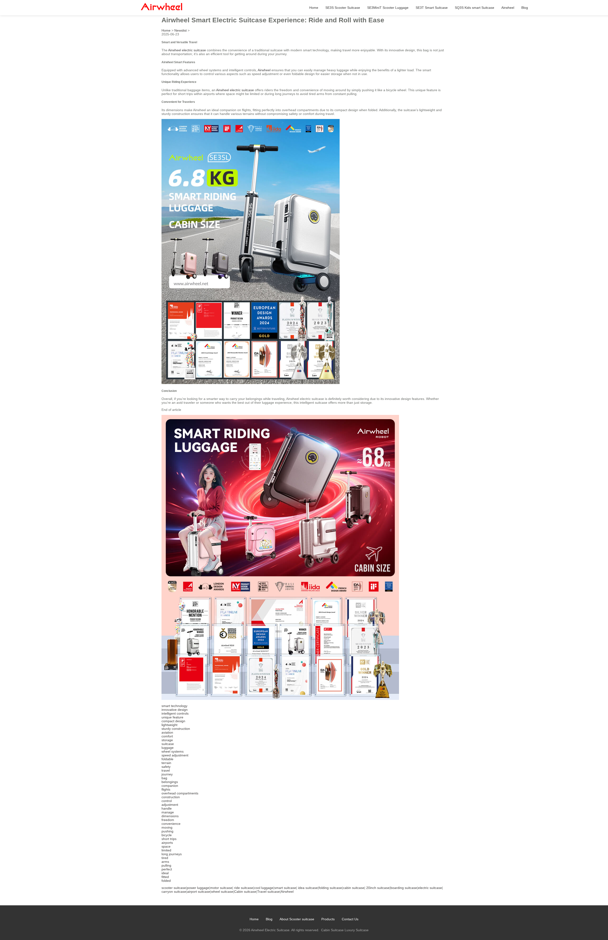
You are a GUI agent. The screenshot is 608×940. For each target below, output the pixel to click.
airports (167, 843)
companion (170, 786)
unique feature (172, 717)
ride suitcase (243, 888)
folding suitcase (330, 888)
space (166, 846)
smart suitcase (285, 888)
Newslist (180, 30)
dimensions (170, 816)
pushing (167, 831)
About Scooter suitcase (297, 919)
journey (167, 774)
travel (166, 770)
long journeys (172, 854)
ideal (165, 873)
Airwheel (507, 7)
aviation (167, 732)
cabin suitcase (353, 888)
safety (166, 767)
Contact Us (350, 919)
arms (165, 862)
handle (167, 808)
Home (313, 7)
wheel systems (173, 751)
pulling (166, 865)
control (167, 801)
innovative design (175, 710)
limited (166, 850)
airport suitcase (198, 891)
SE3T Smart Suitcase (432, 7)
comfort (167, 736)
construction (171, 797)
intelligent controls (175, 713)
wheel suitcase (222, 891)
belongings (170, 782)
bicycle (167, 835)
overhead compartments (180, 793)
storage (167, 740)
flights (166, 789)
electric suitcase (430, 888)
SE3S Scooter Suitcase (342, 7)
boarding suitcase (403, 888)
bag (164, 778)
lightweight (169, 725)
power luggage (198, 888)
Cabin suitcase (245, 891)
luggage (168, 748)
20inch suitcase (378, 888)
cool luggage (263, 888)
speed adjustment (175, 755)
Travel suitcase (268, 891)
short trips (169, 839)
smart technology (174, 706)
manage (168, 812)
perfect (167, 869)
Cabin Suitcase (332, 930)
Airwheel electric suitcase (187, 50)
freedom (168, 820)
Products (328, 919)
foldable (167, 759)
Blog (524, 7)
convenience (171, 824)
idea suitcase (308, 888)
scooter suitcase (174, 888)
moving (167, 827)
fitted (165, 877)
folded (166, 881)
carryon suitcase (174, 891)
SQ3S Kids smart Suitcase (474, 7)
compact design (173, 721)
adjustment (170, 805)
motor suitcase (221, 888)
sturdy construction (176, 729)
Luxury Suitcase (357, 930)
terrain (166, 763)
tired (165, 858)
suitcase (168, 744)
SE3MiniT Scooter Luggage (387, 7)
